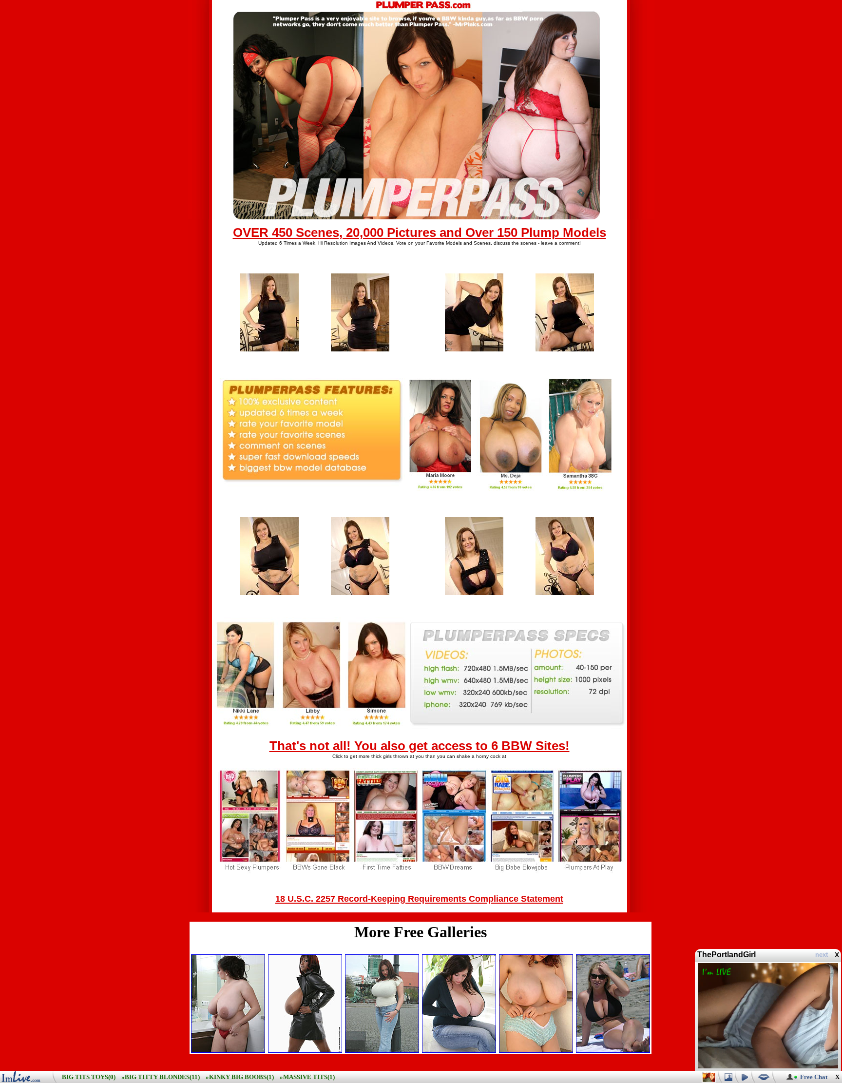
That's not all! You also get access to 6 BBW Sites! (419, 745)
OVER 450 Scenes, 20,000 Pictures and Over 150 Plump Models (419, 232)
